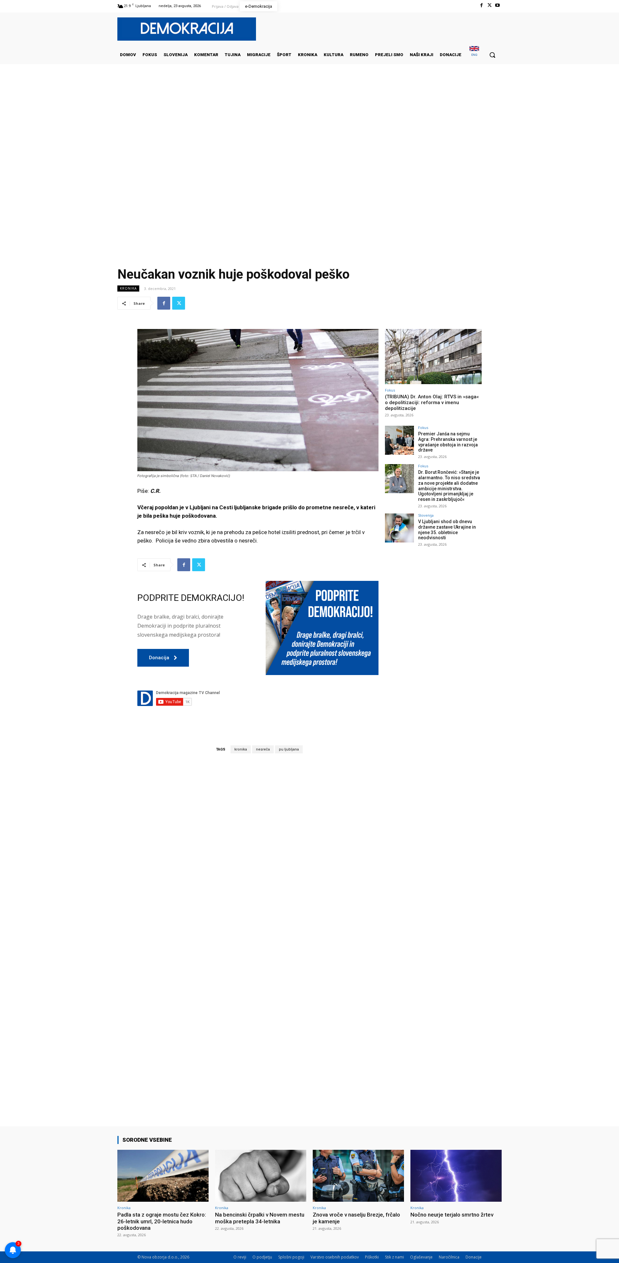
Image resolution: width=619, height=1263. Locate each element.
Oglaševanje (421, 1257)
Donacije (474, 1257)
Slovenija (426, 515)
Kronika (128, 288)
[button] (492, 54)
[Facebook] (481, 5)
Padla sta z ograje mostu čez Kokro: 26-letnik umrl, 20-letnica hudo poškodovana (161, 1221)
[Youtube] (498, 5)
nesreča (263, 749)
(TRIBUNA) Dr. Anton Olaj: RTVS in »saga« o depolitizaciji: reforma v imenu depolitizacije (432, 402)
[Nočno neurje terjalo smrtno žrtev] (456, 1176)
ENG (474, 54)
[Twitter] (490, 5)
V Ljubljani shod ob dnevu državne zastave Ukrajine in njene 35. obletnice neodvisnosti (447, 529)
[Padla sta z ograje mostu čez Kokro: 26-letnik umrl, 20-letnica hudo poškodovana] (163, 1176)
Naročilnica (449, 1257)
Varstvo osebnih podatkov (334, 1257)
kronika (240, 749)
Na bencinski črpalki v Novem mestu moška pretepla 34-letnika (259, 1217)
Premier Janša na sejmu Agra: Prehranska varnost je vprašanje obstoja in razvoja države (448, 441)
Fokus (390, 390)
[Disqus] (257, 848)
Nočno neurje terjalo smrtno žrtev (451, 1214)
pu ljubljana (289, 749)
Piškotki (372, 1257)
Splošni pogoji (291, 1257)
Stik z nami (394, 1257)
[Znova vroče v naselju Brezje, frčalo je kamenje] (358, 1176)
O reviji (239, 1257)
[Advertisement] (309, 129)
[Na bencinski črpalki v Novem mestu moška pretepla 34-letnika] (260, 1176)
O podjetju (262, 1257)
